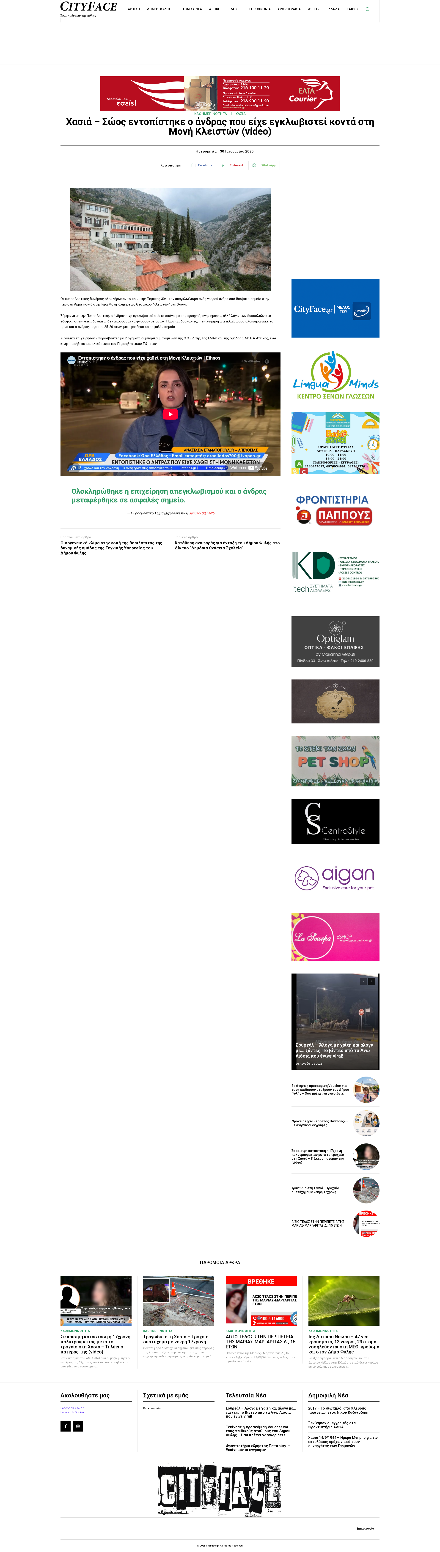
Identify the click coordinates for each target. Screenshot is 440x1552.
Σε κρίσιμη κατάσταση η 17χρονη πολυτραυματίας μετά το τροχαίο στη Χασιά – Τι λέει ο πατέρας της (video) (318, 1156)
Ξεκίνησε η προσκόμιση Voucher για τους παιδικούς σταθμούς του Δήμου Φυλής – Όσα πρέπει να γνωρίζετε (320, 1089)
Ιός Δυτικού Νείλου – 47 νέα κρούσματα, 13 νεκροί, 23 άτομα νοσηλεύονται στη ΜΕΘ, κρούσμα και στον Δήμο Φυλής (343, 1344)
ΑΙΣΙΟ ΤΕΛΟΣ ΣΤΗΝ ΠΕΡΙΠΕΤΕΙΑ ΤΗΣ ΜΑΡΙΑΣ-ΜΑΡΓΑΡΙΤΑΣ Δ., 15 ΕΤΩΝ (318, 1223)
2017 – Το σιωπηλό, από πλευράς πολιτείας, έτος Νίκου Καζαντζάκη (338, 1410)
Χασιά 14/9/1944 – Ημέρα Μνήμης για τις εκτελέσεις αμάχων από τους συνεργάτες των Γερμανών (343, 1441)
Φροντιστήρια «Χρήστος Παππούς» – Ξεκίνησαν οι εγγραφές (320, 1123)
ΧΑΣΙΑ (241, 114)
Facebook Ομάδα (72, 1412)
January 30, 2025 (201, 513)
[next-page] (371, 981)
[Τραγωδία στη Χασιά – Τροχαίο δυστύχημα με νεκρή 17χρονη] (366, 1190)
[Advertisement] (220, 38)
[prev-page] (363, 981)
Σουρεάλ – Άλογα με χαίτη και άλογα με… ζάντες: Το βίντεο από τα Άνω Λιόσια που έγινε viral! (334, 1050)
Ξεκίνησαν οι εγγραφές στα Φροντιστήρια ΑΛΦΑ (332, 1425)
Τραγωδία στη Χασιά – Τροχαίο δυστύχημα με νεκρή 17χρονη (315, 1190)
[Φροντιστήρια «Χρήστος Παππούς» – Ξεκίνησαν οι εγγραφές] (366, 1123)
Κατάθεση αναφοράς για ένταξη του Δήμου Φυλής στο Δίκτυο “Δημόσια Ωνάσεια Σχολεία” (227, 545)
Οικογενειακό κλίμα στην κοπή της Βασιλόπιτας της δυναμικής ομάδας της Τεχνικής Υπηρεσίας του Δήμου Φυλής (111, 547)
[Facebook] (65, 1426)
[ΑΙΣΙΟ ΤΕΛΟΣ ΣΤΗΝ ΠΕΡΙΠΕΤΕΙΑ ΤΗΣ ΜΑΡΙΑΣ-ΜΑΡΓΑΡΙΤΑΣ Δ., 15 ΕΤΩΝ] (366, 1224)
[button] (367, 9)
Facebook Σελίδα (72, 1408)
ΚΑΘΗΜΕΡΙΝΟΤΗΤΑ (210, 114)
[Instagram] (78, 1426)
